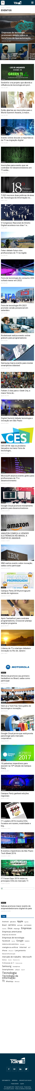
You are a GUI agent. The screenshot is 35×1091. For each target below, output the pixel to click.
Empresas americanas (12, 932)
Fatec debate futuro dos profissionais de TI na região (14, 251)
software (17, 969)
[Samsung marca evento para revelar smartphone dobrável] (17, 352)
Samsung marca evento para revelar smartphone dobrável (17, 364)
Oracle (10, 960)
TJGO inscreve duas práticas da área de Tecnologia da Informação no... (17, 196)
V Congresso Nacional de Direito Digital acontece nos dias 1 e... (15, 224)
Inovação (22, 944)
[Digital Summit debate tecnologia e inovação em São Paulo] (17, 408)
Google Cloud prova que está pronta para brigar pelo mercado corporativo (17, 735)
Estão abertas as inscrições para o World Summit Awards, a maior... (16, 111)
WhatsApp (9, 981)
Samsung (6, 966)
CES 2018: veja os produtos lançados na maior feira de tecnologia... (13, 448)
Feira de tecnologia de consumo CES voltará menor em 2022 (17, 279)
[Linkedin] (20, 1069)
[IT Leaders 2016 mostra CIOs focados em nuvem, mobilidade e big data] (17, 810)
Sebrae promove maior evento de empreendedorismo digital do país (16, 907)
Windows (17, 981)
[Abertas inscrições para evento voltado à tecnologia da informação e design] (14, 54)
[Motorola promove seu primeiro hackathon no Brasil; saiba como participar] (17, 665)
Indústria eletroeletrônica (10, 944)
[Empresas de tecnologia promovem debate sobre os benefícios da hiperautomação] (17, 28)
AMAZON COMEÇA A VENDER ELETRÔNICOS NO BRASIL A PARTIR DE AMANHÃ (15, 535)
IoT (29, 947)
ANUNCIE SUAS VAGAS (25, 1080)
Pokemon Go (16, 960)
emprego (17, 928)
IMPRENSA (14, 1080)
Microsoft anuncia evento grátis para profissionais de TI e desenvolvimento (17, 478)
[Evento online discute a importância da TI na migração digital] (17, 127)
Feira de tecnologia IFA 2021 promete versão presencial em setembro (14, 307)
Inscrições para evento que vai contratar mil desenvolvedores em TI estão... (16, 167)
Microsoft (27, 957)
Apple (20, 921)
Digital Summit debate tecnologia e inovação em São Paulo (17, 419)
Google (19, 941)
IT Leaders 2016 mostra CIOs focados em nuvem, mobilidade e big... (16, 823)
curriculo (20, 925)
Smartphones (8, 970)
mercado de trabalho (11, 957)
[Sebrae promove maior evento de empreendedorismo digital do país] (17, 895)
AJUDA (22, 1084)
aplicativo (13, 922)
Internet (23, 947)
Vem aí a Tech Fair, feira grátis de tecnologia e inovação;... (16, 707)
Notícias (4, 960)
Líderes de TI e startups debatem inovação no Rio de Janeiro (16, 649)
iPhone (4, 951)
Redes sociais (19, 963)
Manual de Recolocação (8, 954)
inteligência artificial (10, 947)
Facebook (6, 941)
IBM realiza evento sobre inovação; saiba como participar (16, 564)
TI (3, 981)
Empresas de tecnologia (13, 938)
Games (13, 941)
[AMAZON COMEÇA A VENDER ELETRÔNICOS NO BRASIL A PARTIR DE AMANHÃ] (17, 523)
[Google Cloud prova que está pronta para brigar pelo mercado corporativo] (17, 723)
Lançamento (20, 950)
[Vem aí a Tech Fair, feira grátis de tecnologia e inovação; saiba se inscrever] (17, 695)
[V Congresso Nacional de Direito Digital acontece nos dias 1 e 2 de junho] (17, 212)
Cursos (3, 472)
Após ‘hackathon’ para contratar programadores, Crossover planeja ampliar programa (16, 620)
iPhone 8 (11, 950)
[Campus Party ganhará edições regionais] (17, 783)
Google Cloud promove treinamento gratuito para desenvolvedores (17, 507)
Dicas (10, 928)
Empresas (26, 928)
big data (26, 921)
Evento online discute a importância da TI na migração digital (17, 139)
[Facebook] (8, 1069)
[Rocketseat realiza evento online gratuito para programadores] (17, 325)
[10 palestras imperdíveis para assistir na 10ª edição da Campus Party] (17, 753)
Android (5, 922)
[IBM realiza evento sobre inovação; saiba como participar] (17, 553)
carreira (12, 925)
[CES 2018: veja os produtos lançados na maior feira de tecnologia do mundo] (17, 435)
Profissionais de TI (8, 963)
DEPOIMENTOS (6, 1080)
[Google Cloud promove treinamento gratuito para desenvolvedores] (17, 495)
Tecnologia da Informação (10, 977)
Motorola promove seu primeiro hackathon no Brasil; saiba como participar (15, 678)
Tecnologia (9, 973)
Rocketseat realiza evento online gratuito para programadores (15, 336)
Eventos (3, 79)
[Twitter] (26, 1069)
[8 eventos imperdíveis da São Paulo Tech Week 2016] (17, 840)
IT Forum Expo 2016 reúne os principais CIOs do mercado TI (14, 879)
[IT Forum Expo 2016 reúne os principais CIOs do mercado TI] (17, 868)
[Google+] (14, 1069)
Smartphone (16, 966)
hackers (27, 941)
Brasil (4, 925)
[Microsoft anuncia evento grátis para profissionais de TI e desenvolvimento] (17, 465)
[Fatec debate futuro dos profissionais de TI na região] (17, 240)
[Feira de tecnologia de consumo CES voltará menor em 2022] (17, 267)
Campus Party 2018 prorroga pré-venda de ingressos (16, 592)
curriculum (27, 925)
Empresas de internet (9, 935)
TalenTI (23, 969)
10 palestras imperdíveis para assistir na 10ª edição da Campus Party (16, 765)
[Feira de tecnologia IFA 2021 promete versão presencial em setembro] (17, 295)
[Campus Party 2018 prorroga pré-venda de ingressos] (17, 580)
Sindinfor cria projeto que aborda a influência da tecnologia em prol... (16, 83)
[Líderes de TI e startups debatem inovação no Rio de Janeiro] (17, 638)
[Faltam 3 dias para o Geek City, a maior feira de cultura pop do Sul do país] (17, 380)
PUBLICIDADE (14, 1084)
